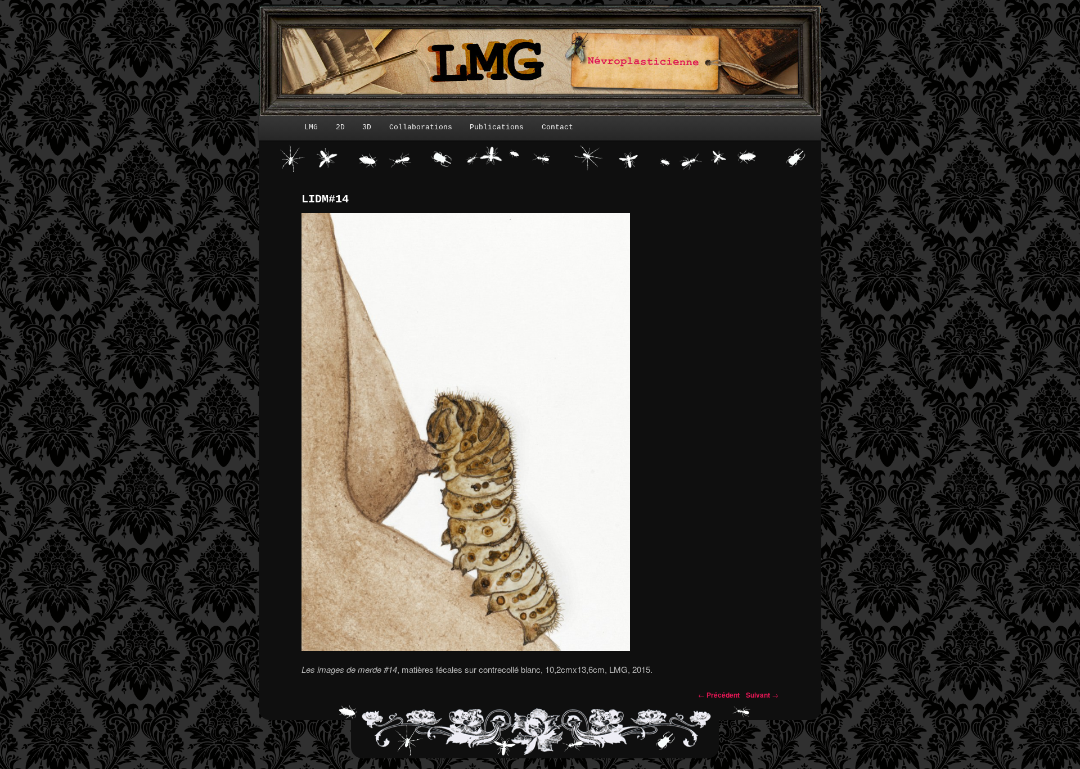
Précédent (719, 695)
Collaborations (420, 127)
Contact (557, 127)
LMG (311, 127)
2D (340, 127)
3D (366, 127)
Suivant (762, 695)
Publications (497, 127)
